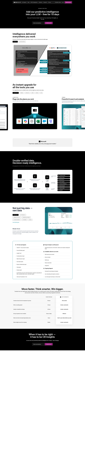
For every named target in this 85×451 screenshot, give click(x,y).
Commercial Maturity (16, 217)
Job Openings (24, 219)
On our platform (22, 41)
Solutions (40, 2)
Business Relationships (26, 217)
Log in (63, 2)
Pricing (49, 2)
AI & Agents (24, 2)
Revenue (30, 219)
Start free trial (68, 2)
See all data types (16, 222)
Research (45, 2)
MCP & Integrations (34, 2)
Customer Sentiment (16, 219)
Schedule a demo (58, 2)
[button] (35, 113)
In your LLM (15, 41)
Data (28, 2)
